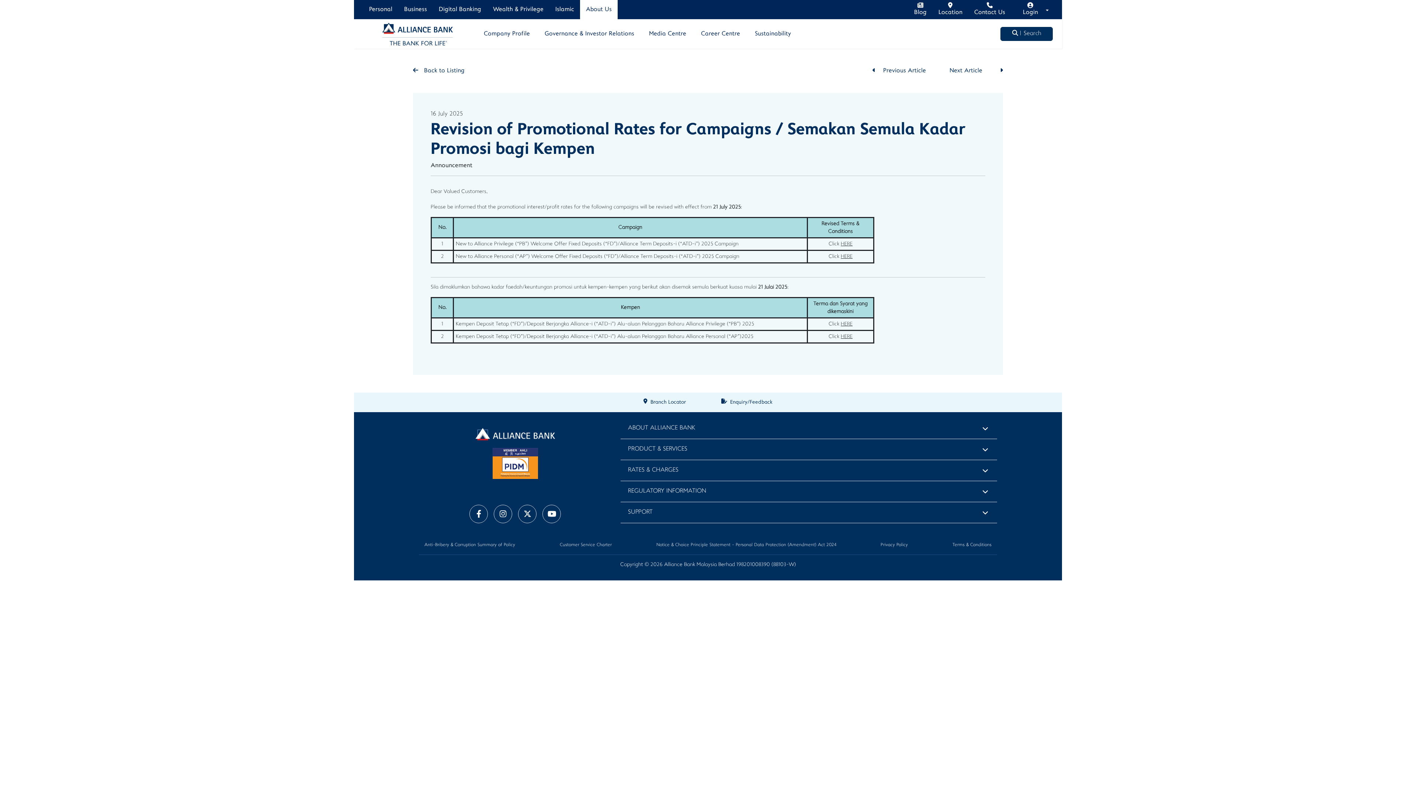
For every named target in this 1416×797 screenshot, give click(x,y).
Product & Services (657, 449)
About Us (599, 9)
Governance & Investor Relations (589, 34)
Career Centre (720, 34)
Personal (380, 9)
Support (640, 512)
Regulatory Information (667, 491)
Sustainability (773, 34)
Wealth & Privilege (518, 9)
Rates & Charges (653, 470)
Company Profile (507, 34)
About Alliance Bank (661, 428)
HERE (847, 244)
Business (415, 9)
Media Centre (667, 34)
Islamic (564, 9)
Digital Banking (460, 9)
